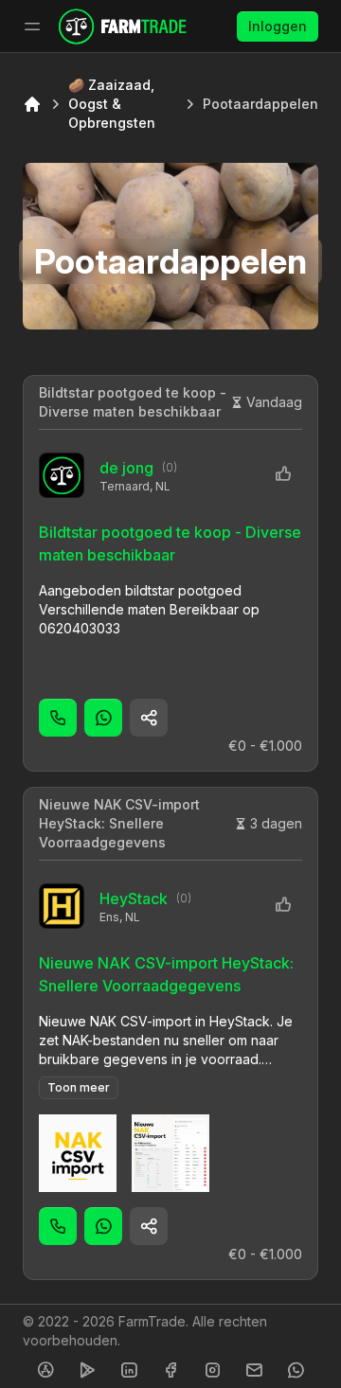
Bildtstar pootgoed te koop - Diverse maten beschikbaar (132, 401)
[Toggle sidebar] (32, 26)
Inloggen (277, 26)
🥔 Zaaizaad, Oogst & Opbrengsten (111, 104)
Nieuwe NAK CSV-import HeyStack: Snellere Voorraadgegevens (119, 823)
